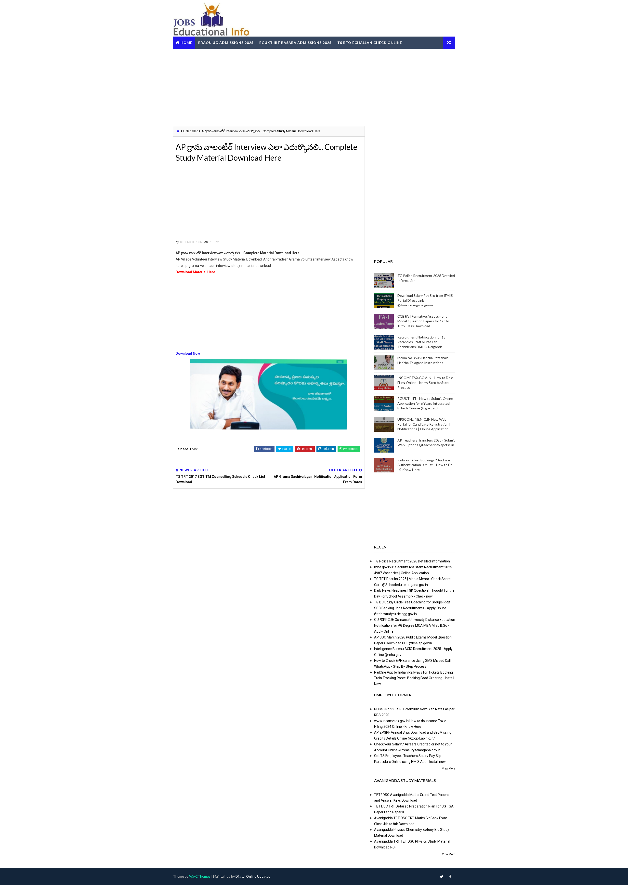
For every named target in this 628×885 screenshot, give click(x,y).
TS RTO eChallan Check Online (369, 42)
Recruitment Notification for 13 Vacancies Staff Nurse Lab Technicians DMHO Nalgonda (421, 342)
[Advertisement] (314, 86)
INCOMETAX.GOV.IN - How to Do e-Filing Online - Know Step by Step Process (425, 382)
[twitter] (441, 876)
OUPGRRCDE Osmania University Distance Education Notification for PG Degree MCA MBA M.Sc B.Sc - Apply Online (414, 625)
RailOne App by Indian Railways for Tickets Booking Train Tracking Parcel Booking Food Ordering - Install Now (414, 678)
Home (186, 42)
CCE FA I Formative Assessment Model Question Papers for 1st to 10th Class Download (423, 321)
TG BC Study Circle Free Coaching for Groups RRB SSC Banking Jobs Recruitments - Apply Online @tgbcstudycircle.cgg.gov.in (412, 608)
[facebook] (450, 876)
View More (448, 768)
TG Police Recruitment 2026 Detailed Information (412, 561)
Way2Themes (199, 876)
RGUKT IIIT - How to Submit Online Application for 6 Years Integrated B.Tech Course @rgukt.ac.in (425, 403)
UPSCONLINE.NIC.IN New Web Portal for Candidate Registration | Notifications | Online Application (423, 424)
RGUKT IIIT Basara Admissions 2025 (295, 42)
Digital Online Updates (253, 876)
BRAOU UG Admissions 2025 (225, 42)
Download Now (188, 353)
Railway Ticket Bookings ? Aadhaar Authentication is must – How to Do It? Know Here (425, 465)
